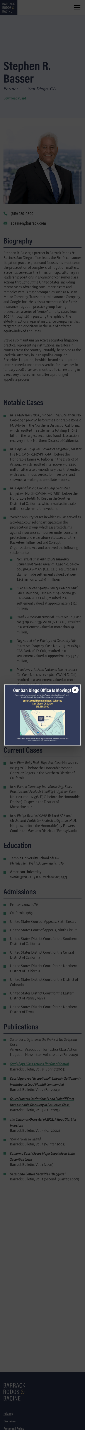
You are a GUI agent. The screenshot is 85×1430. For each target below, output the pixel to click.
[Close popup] (75, 689)
